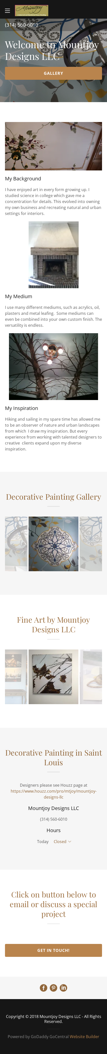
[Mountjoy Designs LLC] (31, 10)
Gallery (53, 73)
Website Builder (84, 1036)
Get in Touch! (53, 950)
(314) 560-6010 (53, 819)
